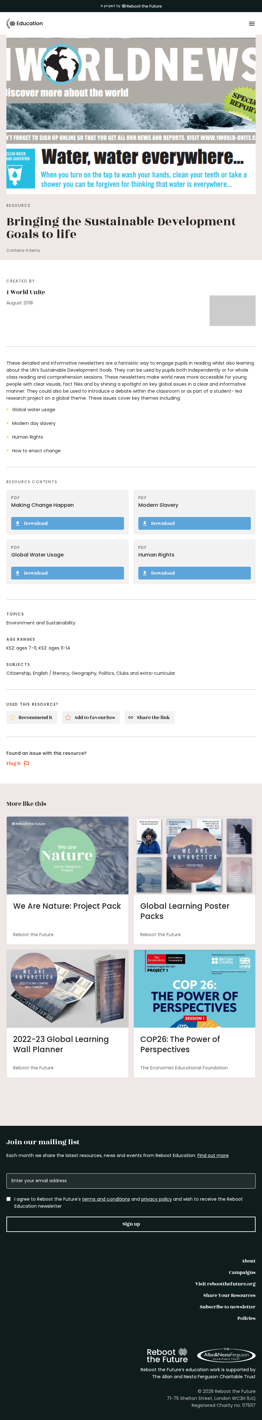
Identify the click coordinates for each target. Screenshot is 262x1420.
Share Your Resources (229, 1295)
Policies (246, 1318)
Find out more (213, 1155)
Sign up (131, 1224)
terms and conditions (106, 1199)
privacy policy (156, 1199)
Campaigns (242, 1272)
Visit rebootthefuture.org (225, 1284)
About (249, 1261)
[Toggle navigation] (252, 23)
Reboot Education (24, 23)
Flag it (13, 763)
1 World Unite (25, 292)
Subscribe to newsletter (228, 1307)
